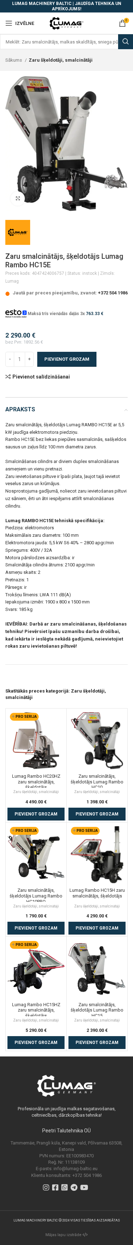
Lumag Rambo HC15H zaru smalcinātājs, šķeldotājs (97, 893)
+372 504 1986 (113, 292)
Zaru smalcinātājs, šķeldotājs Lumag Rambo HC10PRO (36, 896)
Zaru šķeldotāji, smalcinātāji (61, 60)
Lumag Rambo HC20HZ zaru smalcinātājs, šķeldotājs (36, 781)
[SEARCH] (125, 41)
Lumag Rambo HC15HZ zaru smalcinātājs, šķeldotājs (36, 1010)
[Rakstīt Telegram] (75, 1188)
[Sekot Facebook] (56, 1188)
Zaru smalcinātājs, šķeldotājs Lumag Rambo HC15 (97, 1010)
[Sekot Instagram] (47, 1188)
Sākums (14, 60)
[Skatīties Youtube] (85, 1188)
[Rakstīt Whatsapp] (65, 1188)
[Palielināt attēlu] (18, 198)
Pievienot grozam (66, 359)
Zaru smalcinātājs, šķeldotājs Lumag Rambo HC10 (97, 781)
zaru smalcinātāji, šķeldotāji (78, 668)
